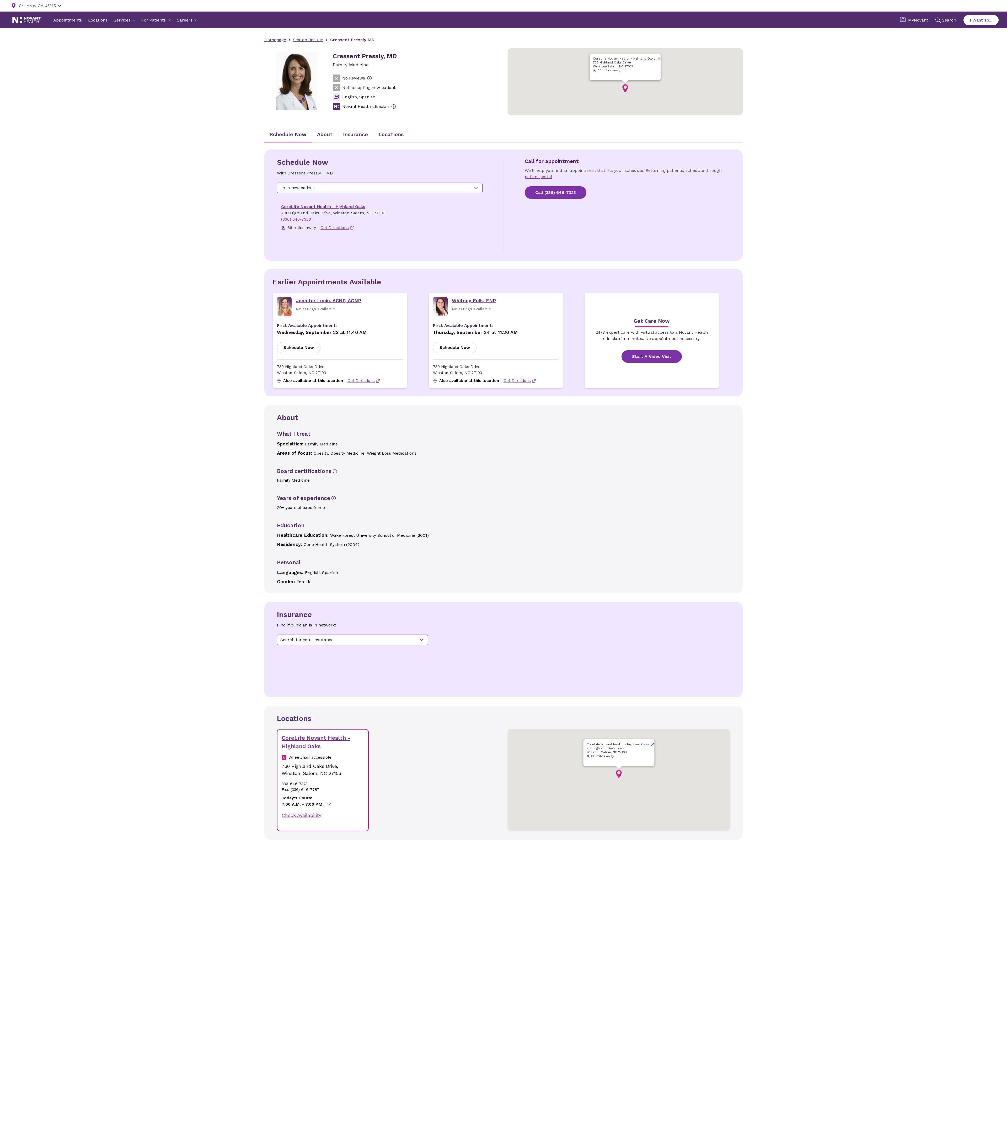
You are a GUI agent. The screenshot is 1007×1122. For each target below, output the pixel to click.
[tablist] (503, 135)
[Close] (659, 58)
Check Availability (301, 815)
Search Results (308, 39)
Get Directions (361, 380)
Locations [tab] (391, 134)
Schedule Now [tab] (288, 134)
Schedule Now (298, 347)
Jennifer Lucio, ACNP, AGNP (328, 300)
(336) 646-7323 (296, 219)
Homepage (275, 39)
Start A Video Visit (651, 356)
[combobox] (380, 188)
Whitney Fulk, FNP (474, 300)
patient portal (538, 176)
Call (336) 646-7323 (555, 192)
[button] (625, 88)
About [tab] (325, 134)
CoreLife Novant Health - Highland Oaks (323, 206)
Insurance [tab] (355, 134)
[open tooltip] (369, 78)
